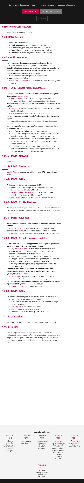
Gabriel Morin (16, 276)
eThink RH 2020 (25, 436)
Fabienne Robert (17, 98)
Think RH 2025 (42, 466)
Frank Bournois (17, 65)
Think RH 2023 (58, 436)
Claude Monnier (17, 190)
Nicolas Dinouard (17, 286)
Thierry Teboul (16, 309)
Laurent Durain (16, 121)
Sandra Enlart (16, 187)
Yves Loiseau (16, 197)
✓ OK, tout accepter (31, 11)
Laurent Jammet (17, 307)
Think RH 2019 (10, 436)
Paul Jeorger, (15, 108)
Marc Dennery (16, 113)
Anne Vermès (16, 75)
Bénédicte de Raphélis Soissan (22, 192)
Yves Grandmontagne (19, 195)
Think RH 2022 (42, 436)
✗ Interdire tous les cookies (50, 11)
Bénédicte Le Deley (18, 312)
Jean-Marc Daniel (17, 233)
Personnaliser (42, 18)
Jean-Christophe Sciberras (20, 80)
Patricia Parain (22, 96)
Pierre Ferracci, (16, 299)
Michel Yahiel (16, 302)
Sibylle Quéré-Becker (19, 249)
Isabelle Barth (16, 228)
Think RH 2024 (74, 436)
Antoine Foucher (13, 172)
